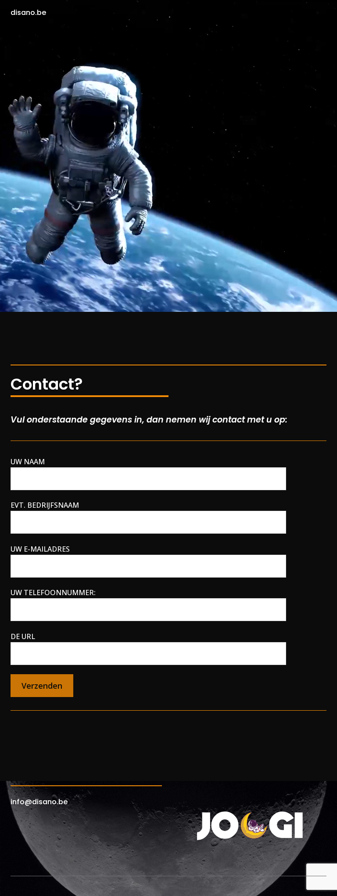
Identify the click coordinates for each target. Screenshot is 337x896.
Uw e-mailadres (40, 549)
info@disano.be (39, 802)
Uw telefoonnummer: (53, 592)
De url (23, 636)
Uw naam (28, 461)
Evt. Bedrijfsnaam (45, 505)
